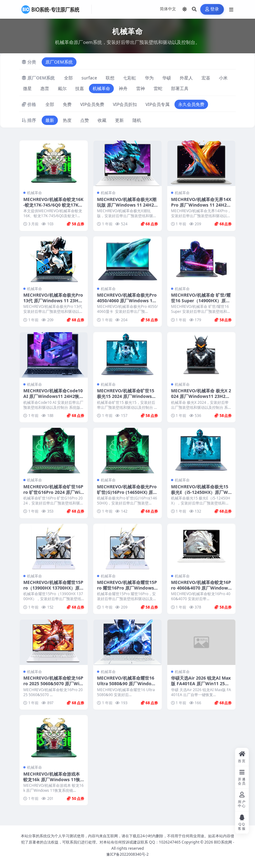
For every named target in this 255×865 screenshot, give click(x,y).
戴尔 (62, 88)
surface (89, 78)
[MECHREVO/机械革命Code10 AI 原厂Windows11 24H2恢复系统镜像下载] (54, 355)
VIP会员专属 (157, 104)
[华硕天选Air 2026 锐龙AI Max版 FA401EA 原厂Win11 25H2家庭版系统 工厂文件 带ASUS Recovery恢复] (201, 642)
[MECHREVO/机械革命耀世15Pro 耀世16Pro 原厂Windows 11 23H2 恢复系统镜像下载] (127, 546)
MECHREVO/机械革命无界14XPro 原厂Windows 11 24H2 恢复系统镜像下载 (201, 204)
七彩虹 (129, 78)
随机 (136, 120)
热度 (67, 120)
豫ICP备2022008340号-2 (127, 854)
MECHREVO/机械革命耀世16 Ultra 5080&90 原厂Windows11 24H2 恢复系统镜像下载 (127, 683)
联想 (110, 78)
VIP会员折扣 (125, 104)
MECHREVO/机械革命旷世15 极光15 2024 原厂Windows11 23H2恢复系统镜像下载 (127, 396)
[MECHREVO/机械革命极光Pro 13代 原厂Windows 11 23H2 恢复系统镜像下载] (54, 259)
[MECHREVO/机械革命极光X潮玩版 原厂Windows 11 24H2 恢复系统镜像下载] (127, 163)
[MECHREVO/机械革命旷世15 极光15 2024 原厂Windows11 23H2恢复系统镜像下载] (127, 355)
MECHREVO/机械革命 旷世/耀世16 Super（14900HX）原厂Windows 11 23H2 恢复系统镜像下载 (201, 303)
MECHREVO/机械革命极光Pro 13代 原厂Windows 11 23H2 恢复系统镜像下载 (53, 300)
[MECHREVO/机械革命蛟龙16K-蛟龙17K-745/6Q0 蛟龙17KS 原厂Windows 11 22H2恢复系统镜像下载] (54, 163)
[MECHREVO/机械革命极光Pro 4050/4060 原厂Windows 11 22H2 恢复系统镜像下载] (127, 259)
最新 (49, 120)
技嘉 (79, 88)
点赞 (84, 120)
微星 (27, 88)
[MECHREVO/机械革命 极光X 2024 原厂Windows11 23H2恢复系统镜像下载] (201, 355)
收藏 (102, 120)
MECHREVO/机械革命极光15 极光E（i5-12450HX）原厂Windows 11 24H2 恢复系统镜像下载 (201, 495)
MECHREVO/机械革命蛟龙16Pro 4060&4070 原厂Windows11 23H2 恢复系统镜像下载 (201, 587)
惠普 (44, 88)
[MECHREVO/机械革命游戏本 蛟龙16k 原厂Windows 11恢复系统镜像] (54, 738)
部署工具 (179, 88)
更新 (119, 120)
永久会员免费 (191, 104)
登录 (214, 9)
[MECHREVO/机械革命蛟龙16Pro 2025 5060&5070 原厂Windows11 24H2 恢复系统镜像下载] (54, 642)
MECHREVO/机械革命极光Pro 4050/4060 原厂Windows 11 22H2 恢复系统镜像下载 (127, 300)
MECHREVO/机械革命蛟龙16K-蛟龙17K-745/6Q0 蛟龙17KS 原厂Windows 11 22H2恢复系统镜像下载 (53, 207)
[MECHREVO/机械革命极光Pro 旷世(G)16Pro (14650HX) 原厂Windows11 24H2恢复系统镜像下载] (127, 450)
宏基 (206, 78)
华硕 (166, 78)
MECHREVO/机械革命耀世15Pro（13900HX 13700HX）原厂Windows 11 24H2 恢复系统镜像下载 (53, 590)
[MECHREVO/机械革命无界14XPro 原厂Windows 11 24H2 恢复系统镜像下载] (201, 163)
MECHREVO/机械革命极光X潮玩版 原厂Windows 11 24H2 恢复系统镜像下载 (126, 204)
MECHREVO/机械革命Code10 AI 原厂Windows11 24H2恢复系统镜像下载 (53, 396)
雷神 (140, 88)
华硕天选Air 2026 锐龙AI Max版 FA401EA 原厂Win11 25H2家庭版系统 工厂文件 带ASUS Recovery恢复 (201, 686)
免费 (67, 104)
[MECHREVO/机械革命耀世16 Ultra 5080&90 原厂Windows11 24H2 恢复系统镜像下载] (127, 642)
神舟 (123, 88)
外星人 (186, 78)
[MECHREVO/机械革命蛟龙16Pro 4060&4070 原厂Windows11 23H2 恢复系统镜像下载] (201, 546)
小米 (223, 78)
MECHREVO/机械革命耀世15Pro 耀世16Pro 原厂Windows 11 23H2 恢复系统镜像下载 (127, 587)
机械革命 (101, 88)
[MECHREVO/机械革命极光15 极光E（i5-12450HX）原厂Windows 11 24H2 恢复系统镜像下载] (201, 450)
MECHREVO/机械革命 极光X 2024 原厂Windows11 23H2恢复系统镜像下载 (201, 396)
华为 (149, 78)
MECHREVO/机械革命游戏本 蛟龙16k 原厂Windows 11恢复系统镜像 (51, 779)
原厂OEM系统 (59, 62)
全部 (68, 78)
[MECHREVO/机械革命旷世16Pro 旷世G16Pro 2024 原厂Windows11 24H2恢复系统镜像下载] (54, 450)
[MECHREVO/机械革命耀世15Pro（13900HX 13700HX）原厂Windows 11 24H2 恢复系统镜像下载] (54, 546)
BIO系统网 (223, 842)
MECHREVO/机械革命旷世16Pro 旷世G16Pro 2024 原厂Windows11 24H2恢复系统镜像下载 (53, 495)
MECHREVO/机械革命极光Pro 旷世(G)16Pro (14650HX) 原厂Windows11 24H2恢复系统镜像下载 (127, 495)
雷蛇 (158, 88)
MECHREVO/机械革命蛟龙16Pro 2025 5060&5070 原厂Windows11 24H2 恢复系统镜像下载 (53, 686)
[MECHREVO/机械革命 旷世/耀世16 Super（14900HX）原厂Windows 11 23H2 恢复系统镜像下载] (201, 259)
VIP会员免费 (92, 104)
